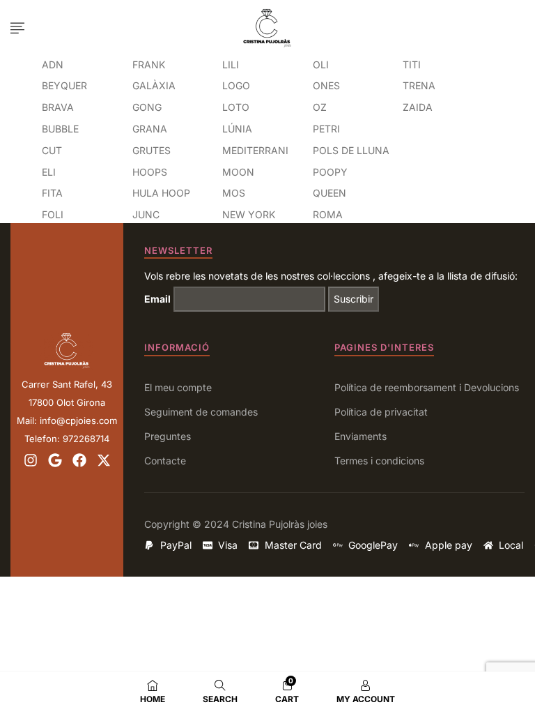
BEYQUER (64, 85)
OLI (321, 64)
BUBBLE (60, 129)
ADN (52, 64)
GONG (147, 107)
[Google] (55, 460)
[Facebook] (79, 460)
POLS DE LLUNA (351, 150)
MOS (233, 193)
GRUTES (151, 150)
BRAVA (58, 107)
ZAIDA (418, 107)
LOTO (235, 107)
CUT (52, 150)
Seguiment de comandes (201, 412)
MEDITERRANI (255, 150)
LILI (230, 64)
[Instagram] (31, 460)
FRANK (148, 64)
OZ (320, 107)
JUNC (146, 214)
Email (157, 299)
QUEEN (329, 193)
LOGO (236, 85)
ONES (326, 85)
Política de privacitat (381, 412)
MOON (238, 172)
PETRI (326, 129)
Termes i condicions (379, 460)
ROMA (328, 214)
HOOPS (149, 172)
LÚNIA (237, 129)
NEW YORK (248, 214)
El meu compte (178, 387)
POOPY (330, 172)
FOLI (52, 214)
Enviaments (360, 436)
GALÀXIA (154, 85)
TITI (412, 64)
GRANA (149, 129)
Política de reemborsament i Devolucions (426, 387)
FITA (52, 193)
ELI (49, 172)
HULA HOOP (161, 193)
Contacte (165, 460)
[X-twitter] (104, 460)
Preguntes (167, 436)
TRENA (419, 85)
